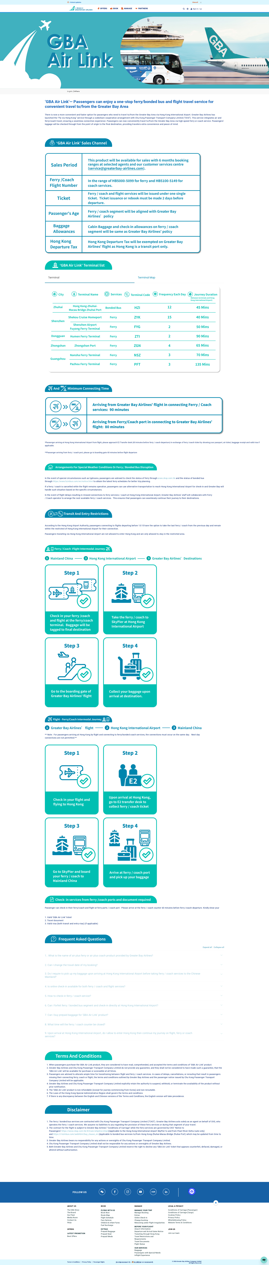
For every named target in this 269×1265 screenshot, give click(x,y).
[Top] (215, 1202)
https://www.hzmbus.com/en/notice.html (73, 481)
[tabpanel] (134, 330)
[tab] (89, 278)
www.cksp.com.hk (166, 478)
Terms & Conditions (73, 1262)
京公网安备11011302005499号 (143, 1262)
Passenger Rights (99, 1262)
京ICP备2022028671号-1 (123, 1262)
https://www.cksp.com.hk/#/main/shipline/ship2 (84, 1131)
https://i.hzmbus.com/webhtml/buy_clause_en (75, 1134)
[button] (185, 9)
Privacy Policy (86, 1262)
